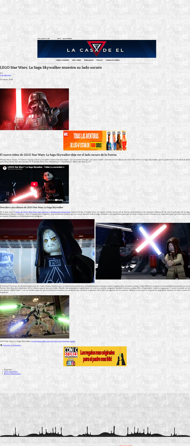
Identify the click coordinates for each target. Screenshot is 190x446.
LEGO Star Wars (11, 372)
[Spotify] (142, 39)
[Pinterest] (31, 83)
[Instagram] (136, 39)
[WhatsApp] (24, 83)
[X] (148, 39)
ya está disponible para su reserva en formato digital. (53, 341)
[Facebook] (133, 39)
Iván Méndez (5, 75)
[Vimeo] (128, 38)
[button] (136, 60)
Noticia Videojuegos (12, 374)
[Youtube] (152, 39)
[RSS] (139, 39)
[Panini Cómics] (95, 150)
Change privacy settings (125, 445)
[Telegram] (145, 39)
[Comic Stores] (95, 366)
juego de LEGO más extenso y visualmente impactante (43, 212)
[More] (39, 83)
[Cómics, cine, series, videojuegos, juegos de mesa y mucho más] (84, 49)
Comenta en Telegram (11, 345)
